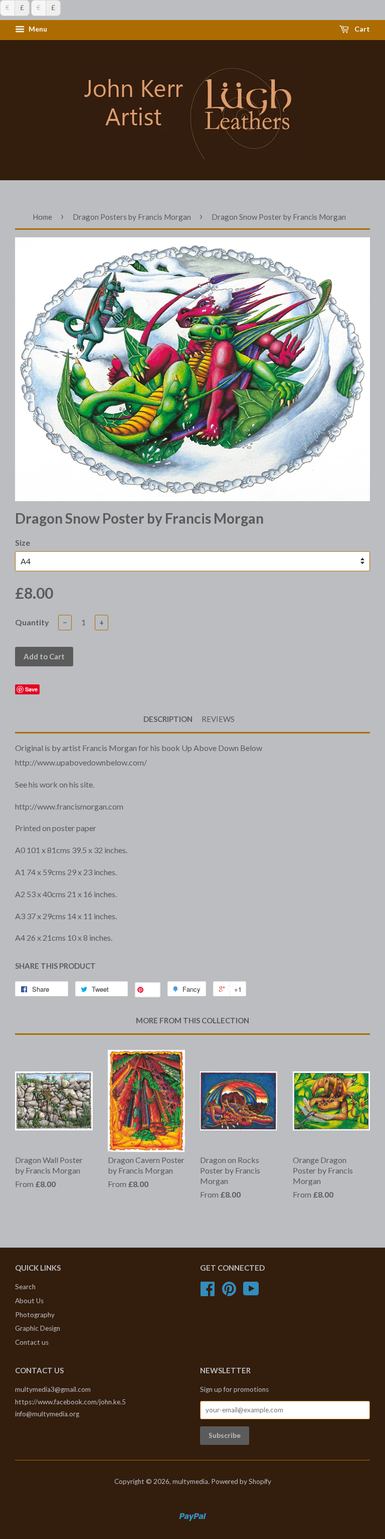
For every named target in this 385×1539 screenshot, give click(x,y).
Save (31, 689)
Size (22, 542)
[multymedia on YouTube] (251, 1292)
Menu (37, 29)
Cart (361, 29)
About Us (29, 1301)
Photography (35, 1315)
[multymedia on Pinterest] (229, 1292)
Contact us (32, 1342)
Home (42, 216)
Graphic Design (37, 1328)
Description (167, 718)
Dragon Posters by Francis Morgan (132, 216)
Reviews (218, 718)
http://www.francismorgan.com (69, 806)
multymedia (190, 1481)
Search (25, 1287)
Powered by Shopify (241, 1481)
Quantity (32, 622)
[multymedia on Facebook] (207, 1292)
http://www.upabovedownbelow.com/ (81, 762)
